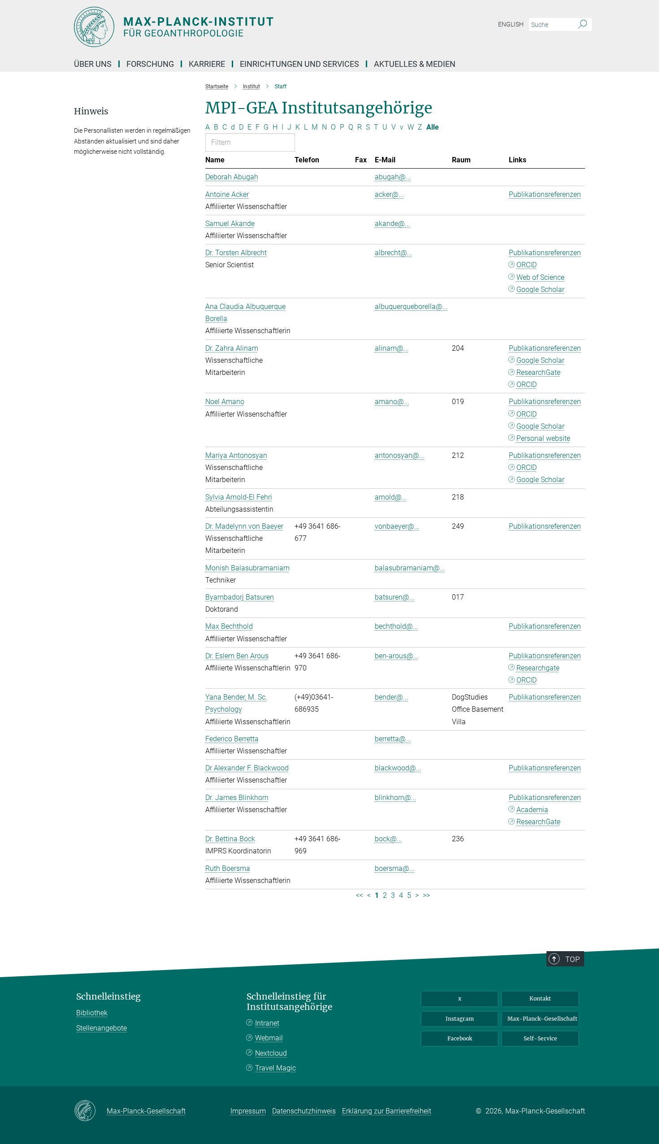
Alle (432, 127)
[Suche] (582, 24)
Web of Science (540, 277)
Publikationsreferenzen (545, 194)
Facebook (459, 1038)
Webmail (269, 1038)
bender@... (391, 697)
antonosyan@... (400, 455)
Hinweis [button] (91, 111)
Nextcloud (271, 1053)
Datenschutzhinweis (304, 1111)
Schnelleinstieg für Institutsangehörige (289, 1002)
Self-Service (540, 1038)
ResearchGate (538, 372)
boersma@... (395, 868)
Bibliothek (92, 1013)
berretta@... (393, 739)
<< (359, 895)
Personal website (543, 438)
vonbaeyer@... (397, 526)
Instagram (460, 1018)
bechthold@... (396, 626)
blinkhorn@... (395, 797)
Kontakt (540, 998)
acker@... (389, 194)
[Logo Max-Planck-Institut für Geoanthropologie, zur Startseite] (242, 27)
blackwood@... (398, 768)
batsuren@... (395, 597)
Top (572, 959)
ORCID (526, 265)
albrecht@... (393, 252)
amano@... (392, 401)
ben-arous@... (397, 656)
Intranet (267, 1023)
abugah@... (393, 177)
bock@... (388, 839)
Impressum (248, 1111)
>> (426, 895)
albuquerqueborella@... (411, 306)
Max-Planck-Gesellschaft (542, 1018)
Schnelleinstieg (108, 997)
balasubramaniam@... (410, 568)
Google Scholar (540, 289)
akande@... (392, 223)
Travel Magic (275, 1068)
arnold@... (391, 497)
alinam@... (392, 348)
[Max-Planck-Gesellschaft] (90, 1111)
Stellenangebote (101, 1028)
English (511, 24)
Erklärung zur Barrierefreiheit (386, 1111)
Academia (532, 809)
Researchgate (537, 668)
